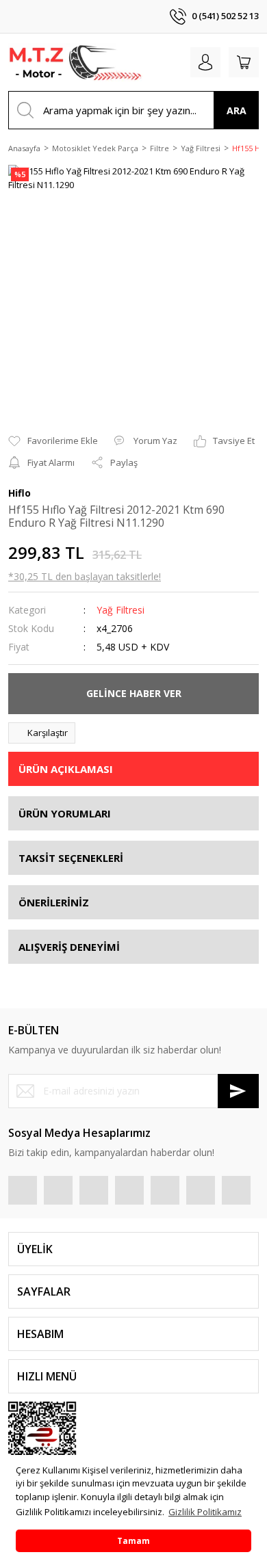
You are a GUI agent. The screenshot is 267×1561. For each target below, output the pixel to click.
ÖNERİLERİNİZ (53, 902)
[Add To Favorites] (53, 441)
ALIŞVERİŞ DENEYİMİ (69, 947)
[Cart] (244, 62)
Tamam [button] (133, 1540)
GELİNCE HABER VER (133, 693)
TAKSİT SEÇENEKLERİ (70, 858)
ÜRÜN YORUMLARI (64, 813)
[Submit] (238, 1091)
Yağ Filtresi (120, 609)
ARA (236, 110)
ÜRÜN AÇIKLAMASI (65, 769)
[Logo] (75, 62)
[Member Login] (205, 62)
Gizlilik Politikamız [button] (205, 1512)
